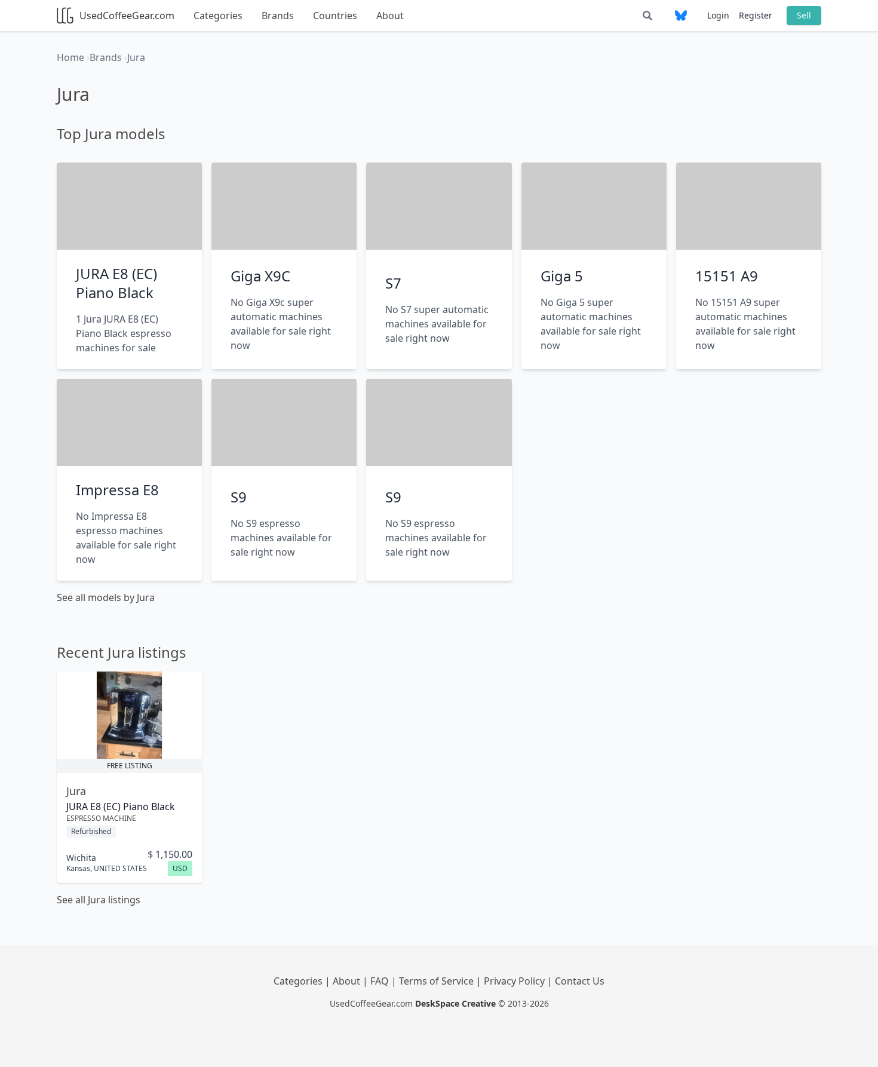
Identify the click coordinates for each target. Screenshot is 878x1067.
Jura (76, 791)
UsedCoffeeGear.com (126, 15)
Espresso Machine (101, 818)
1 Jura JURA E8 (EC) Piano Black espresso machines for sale (123, 333)
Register (755, 15)
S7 (393, 283)
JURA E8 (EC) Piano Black (116, 282)
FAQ (380, 981)
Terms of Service (437, 981)
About (390, 15)
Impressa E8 (117, 489)
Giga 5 (562, 276)
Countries (335, 15)
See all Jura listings (98, 899)
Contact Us (579, 981)
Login (718, 15)
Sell (804, 15)
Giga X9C (260, 276)
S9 (239, 497)
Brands (278, 15)
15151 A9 (726, 276)
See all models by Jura (106, 597)
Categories (218, 15)
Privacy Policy (515, 981)
